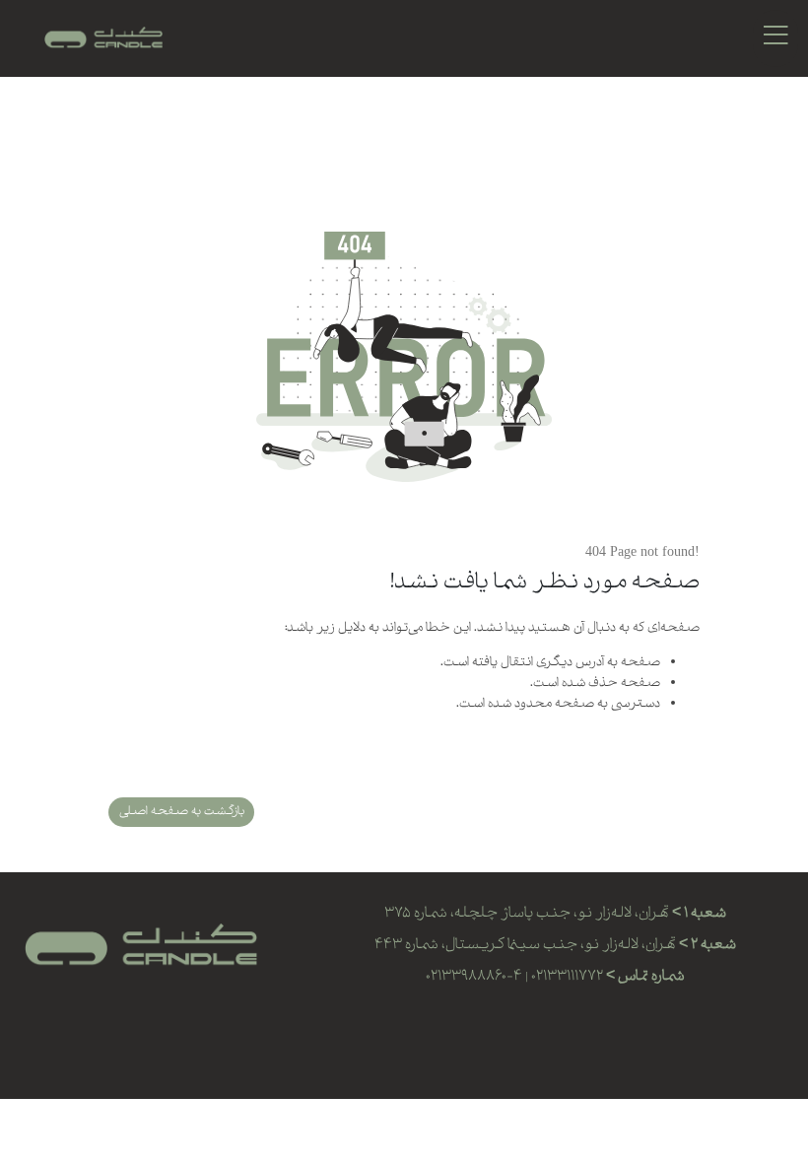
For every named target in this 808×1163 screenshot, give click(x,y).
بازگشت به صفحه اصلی (181, 811)
